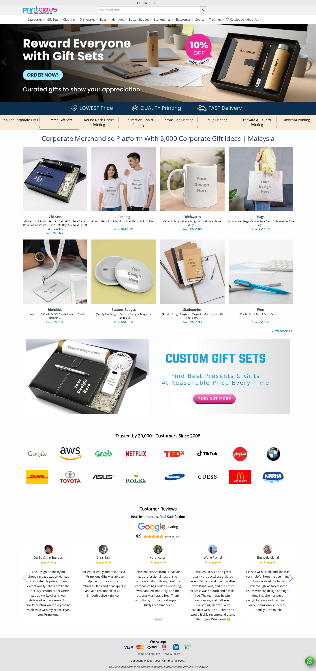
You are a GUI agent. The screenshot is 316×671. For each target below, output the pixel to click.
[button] (4, 61)
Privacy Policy (171, 653)
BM (145, 3)
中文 (153, 3)
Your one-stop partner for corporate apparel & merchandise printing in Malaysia (158, 666)
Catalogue (236, 20)
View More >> (282, 331)
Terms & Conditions (148, 653)
